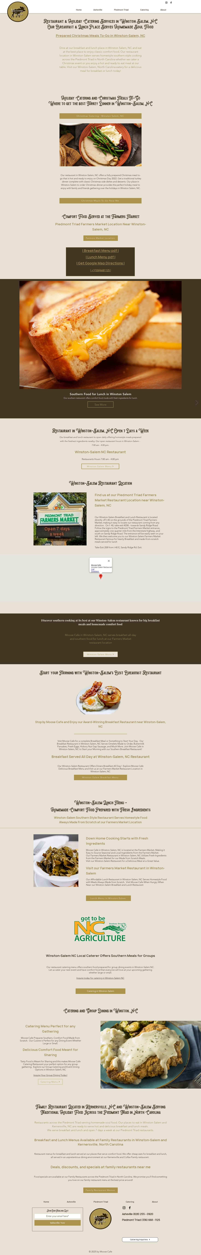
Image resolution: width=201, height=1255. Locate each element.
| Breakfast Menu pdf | (100, 250)
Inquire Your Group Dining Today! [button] (50, 1075)
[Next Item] (196, 402)
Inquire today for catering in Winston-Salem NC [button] (100, 978)
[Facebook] (171, 2)
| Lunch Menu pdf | (100, 257)
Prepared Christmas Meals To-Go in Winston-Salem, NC (100, 35)
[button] (140, 1239)
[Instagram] (166, 2)
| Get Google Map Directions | (100, 263)
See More (100, 404)
